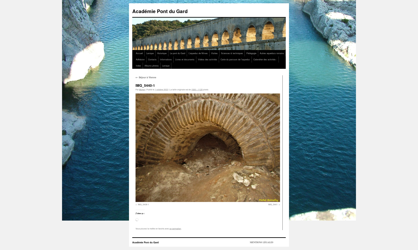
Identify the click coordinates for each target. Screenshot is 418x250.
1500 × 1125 (197, 89)
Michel (142, 89)
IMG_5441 (273, 204)
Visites (214, 53)
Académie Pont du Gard (160, 11)
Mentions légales (261, 242)
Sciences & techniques (232, 53)
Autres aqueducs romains (272, 53)
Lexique (150, 53)
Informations (166, 59)
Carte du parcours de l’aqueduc (235, 59)
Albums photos (152, 65)
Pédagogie (251, 53)
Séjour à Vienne (146, 77)
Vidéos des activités (207, 59)
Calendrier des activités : (265, 59)
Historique (162, 53)
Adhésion (140, 59)
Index (138, 65)
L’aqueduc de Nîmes (198, 53)
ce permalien (175, 228)
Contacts (152, 59)
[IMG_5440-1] (208, 147)
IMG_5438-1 (143, 204)
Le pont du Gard (177, 53)
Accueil (139, 53)
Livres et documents (184, 59)
